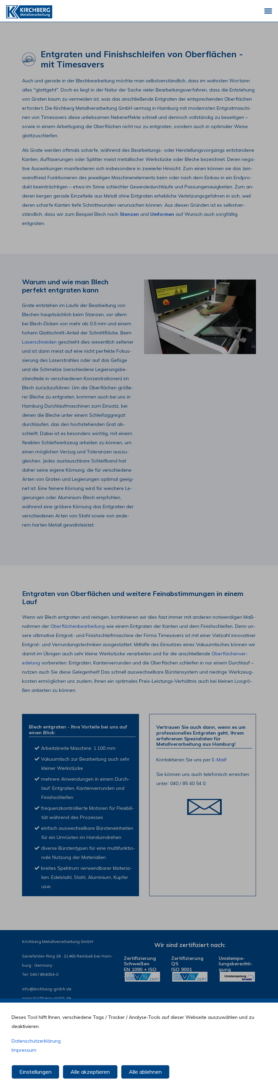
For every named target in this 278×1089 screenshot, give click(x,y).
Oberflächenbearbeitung (78, 626)
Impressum (24, 1050)
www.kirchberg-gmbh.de (46, 998)
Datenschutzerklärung (36, 1041)
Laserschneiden (39, 342)
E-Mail (218, 760)
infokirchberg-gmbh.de (47, 988)
